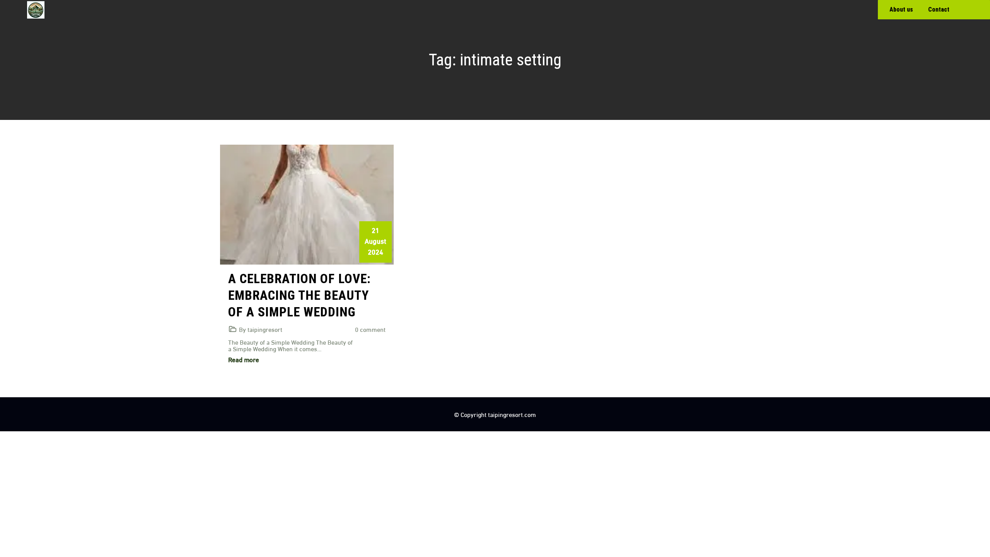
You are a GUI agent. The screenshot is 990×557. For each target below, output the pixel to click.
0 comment (370, 329)
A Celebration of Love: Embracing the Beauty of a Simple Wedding (299, 295)
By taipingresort (260, 329)
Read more (243, 359)
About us (901, 9)
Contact (938, 9)
